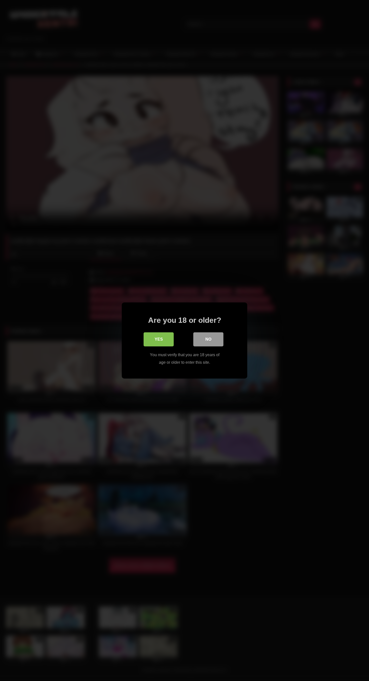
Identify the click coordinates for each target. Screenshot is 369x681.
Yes (159, 339)
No (208, 339)
